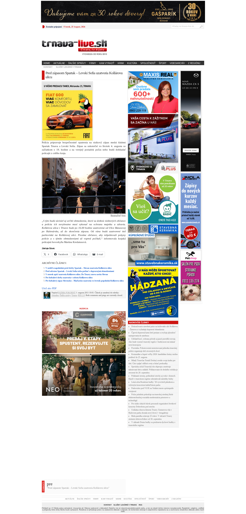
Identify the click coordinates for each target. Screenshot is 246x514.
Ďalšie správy (77, 63)
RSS (140, 505)
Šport (162, 63)
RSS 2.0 (81, 295)
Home (47, 63)
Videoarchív (177, 63)
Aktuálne (59, 63)
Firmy (92, 63)
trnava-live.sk (78, 508)
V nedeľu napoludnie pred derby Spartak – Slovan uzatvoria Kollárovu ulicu (79, 268)
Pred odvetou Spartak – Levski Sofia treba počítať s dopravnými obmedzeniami (80, 271)
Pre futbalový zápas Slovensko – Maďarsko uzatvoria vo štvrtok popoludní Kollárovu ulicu (85, 281)
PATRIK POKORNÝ (67, 292)
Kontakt (48, 67)
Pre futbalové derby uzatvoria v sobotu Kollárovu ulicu (69, 277)
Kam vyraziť (106, 63)
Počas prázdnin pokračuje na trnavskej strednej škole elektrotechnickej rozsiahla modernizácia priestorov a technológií (151, 397)
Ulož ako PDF (49, 288)
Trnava (74, 295)
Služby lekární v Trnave (68, 67)
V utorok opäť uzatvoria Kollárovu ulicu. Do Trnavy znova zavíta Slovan (77, 274)
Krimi (121, 63)
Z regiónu (194, 63)
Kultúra (132, 63)
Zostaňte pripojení (54, 26)
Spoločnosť (147, 63)
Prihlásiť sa (46, 508)
